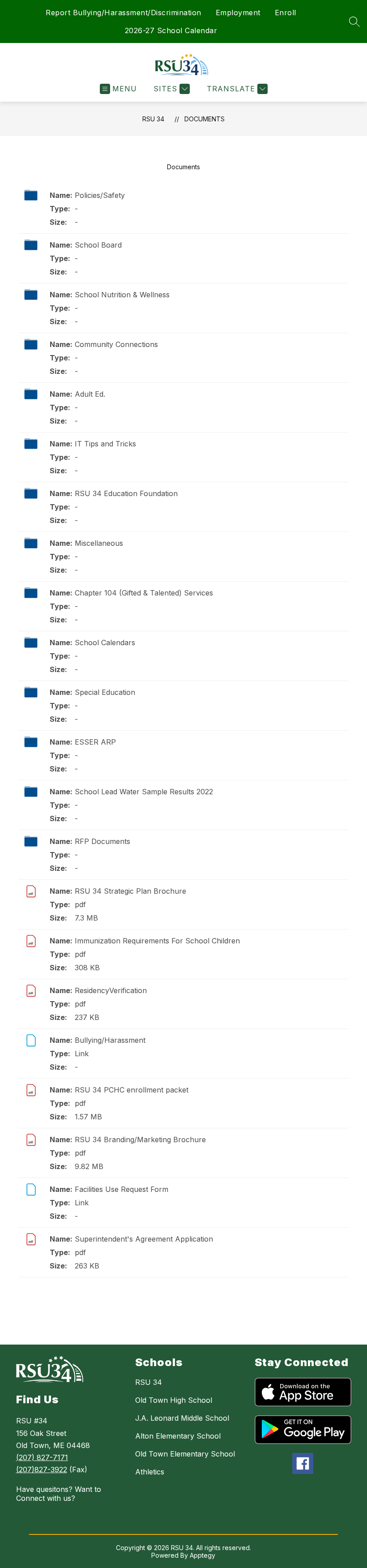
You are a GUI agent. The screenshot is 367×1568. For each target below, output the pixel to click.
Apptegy (202, 1555)
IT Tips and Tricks (105, 443)
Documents (204, 119)
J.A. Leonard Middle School (182, 1418)
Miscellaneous (99, 543)
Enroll (285, 12)
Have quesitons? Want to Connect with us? (58, 1494)
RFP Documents (102, 841)
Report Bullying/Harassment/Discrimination (123, 12)
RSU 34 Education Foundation (126, 493)
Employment (238, 12)
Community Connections (116, 344)
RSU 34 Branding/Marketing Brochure (140, 1139)
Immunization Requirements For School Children (157, 940)
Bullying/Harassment (110, 1040)
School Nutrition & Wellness (122, 294)
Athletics (149, 1471)
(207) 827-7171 (42, 1457)
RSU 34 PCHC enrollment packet (131, 1089)
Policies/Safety (100, 195)
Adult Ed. (90, 394)
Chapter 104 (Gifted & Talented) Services (144, 592)
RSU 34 (153, 119)
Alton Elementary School (178, 1435)
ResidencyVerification (111, 990)
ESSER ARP (95, 741)
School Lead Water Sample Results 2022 (144, 791)
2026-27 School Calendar (171, 30)
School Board (98, 244)
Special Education (105, 692)
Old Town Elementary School (185, 1453)
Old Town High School (173, 1400)
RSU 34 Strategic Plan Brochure (130, 891)
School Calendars (105, 642)
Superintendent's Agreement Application (144, 1238)
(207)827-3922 (41, 1469)
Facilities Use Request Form (121, 1189)
